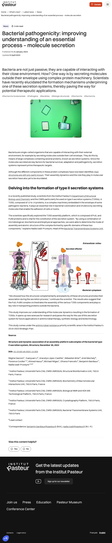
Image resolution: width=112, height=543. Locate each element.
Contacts (10, 533)
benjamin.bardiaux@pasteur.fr (41, 426)
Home (3, 12)
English (102, 532)
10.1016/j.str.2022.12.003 (25, 351)
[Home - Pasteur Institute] (9, 4)
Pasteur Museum (69, 502)
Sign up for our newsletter (59, 481)
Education (43, 502)
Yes (15, 449)
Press (27, 502)
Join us (12, 502)
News (39, 12)
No (27, 449)
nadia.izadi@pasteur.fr (74, 426)
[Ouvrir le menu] (107, 4)
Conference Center (21, 509)
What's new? (14, 12)
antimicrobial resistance (47, 325)
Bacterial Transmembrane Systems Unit (83, 228)
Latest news (28, 12)
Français (93, 532)
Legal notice (21, 533)
